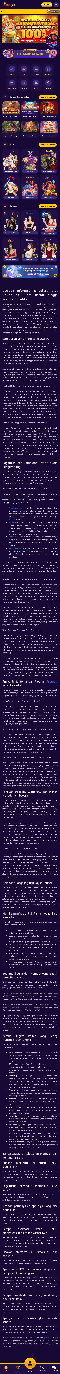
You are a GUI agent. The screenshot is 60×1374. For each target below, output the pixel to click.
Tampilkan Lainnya (47, 97)
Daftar (47, 4)
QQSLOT (31, 309)
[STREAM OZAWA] (53, 40)
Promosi (52, 681)
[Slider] (30, 29)
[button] (54, 29)
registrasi (54, 1194)
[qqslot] (8, 4)
